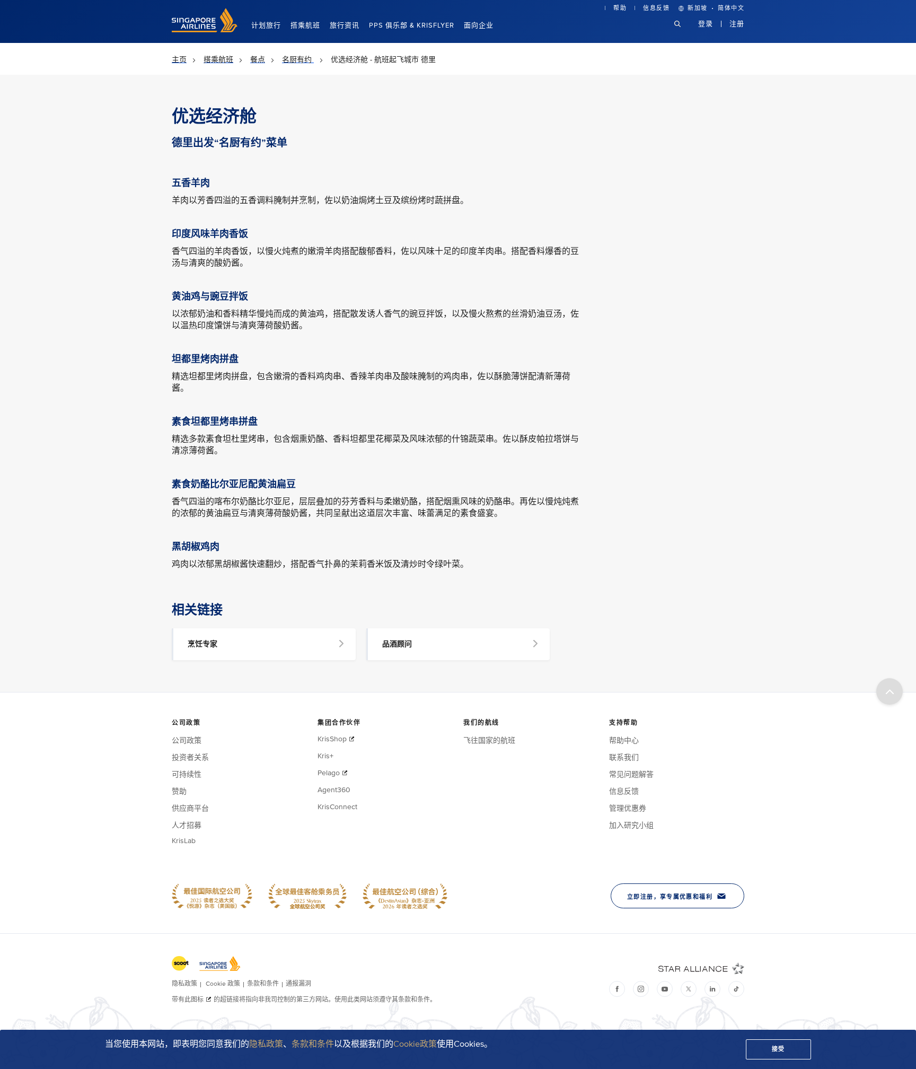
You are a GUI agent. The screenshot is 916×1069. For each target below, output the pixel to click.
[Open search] (683, 32)
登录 (705, 24)
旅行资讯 (344, 25)
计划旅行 (266, 25)
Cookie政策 (415, 1044)
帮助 (620, 8)
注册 (736, 24)
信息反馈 (656, 8)
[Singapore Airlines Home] (204, 29)
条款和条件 (313, 1044)
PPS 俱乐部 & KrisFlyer (411, 25)
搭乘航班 (305, 25)
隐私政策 (266, 1044)
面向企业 (479, 25)
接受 (778, 1049)
